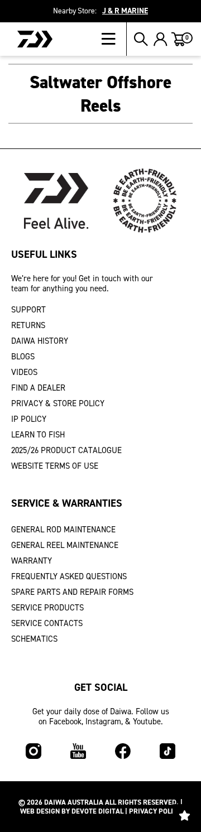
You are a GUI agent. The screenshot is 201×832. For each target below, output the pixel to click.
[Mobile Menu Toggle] (114, 39)
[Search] (141, 39)
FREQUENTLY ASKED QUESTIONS (69, 576)
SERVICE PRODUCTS (47, 607)
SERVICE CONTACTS (47, 623)
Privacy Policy (155, 811)
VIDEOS (24, 372)
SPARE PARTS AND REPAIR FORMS (72, 592)
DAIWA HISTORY (39, 341)
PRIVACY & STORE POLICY (57, 403)
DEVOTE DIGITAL (97, 811)
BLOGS (23, 356)
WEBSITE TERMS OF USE (54, 466)
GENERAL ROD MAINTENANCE (63, 529)
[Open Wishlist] (184, 815)
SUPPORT (28, 309)
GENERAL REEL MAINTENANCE (64, 545)
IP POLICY (28, 419)
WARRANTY (31, 560)
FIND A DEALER (38, 387)
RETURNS (28, 325)
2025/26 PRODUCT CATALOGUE (66, 450)
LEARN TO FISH (38, 434)
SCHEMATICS (34, 639)
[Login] (161, 39)
